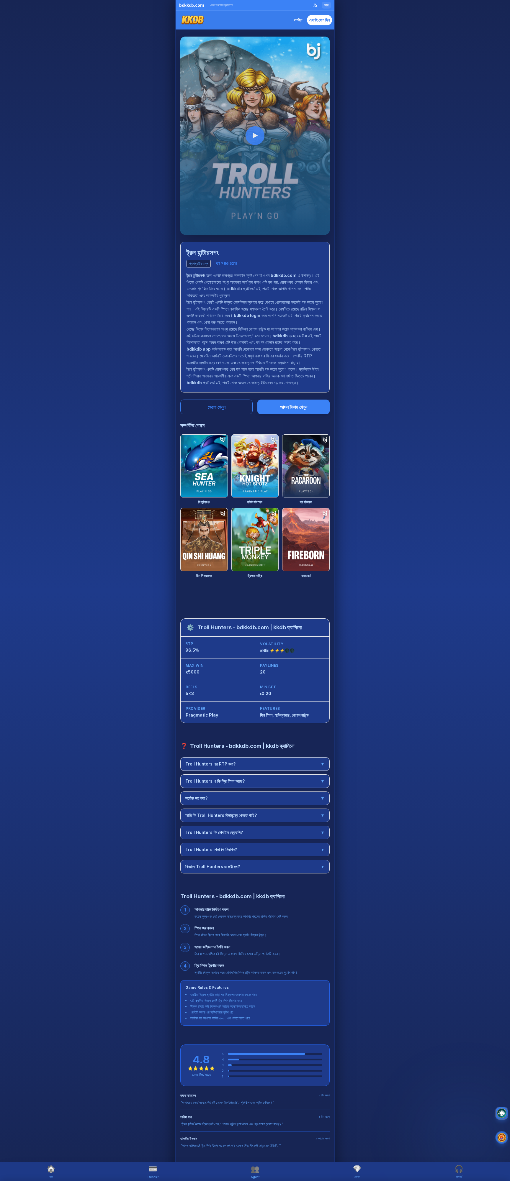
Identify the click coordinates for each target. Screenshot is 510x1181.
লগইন (298, 19)
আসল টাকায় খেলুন (293, 407)
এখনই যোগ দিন (319, 19)
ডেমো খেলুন (216, 407)
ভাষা (326, 5)
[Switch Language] (315, 5)
